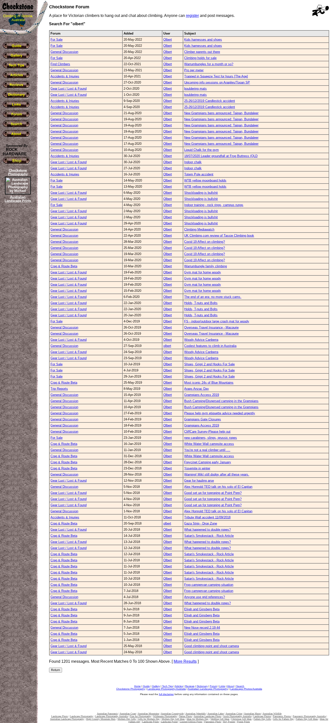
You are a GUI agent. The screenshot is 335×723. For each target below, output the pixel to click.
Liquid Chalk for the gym (201, 150)
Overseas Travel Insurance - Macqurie (211, 327)
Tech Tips (167, 686)
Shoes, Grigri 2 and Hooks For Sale (209, 364)
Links (222, 686)
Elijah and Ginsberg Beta (201, 609)
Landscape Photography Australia (166, 688)
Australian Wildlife (272, 713)
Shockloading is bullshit (201, 193)
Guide (146, 686)
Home (137, 686)
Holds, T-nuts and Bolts (201, 303)
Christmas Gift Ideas (241, 719)
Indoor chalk (193, 162)
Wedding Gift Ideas (219, 719)
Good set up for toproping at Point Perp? (213, 493)
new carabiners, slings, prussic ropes (210, 438)
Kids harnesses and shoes (203, 39)
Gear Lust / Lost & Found (69, 88)
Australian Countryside (172, 713)
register (192, 15)
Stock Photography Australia (237, 716)
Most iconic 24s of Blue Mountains (208, 382)
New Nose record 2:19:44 (202, 627)
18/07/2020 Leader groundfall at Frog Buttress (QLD (221, 156)
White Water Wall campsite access (209, 444)
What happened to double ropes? (207, 529)
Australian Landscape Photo (207, 716)
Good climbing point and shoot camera (211, 646)
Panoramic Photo (212, 721)
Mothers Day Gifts (126, 719)
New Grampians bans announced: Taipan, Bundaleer (221, 113)
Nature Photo (185, 716)
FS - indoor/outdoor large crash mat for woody (216, 321)
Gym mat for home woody (202, 272)
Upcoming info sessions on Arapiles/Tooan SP (217, 82)
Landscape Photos (262, 716)
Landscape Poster (169, 721)
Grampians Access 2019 (201, 395)
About (230, 686)
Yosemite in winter (197, 468)
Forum (213, 686)
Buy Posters (229, 721)
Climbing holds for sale (200, 58)
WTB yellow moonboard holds (205, 180)
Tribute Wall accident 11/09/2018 (207, 517)
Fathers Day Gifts (262, 719)
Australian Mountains (148, 713)
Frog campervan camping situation (208, 585)
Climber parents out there (202, 52)
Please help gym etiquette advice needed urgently (219, 413)
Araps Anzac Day (196, 389)
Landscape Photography (81, 716)
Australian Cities (234, 713)
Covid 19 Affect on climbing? (204, 242)
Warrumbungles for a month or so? (208, 64)
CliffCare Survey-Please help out (207, 431)
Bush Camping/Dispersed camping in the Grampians (221, 401)
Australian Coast (128, 713)
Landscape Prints (150, 721)
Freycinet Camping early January (207, 462)
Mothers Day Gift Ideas (173, 719)
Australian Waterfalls (195, 713)
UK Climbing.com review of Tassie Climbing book (219, 235)
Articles (179, 686)
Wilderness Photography (165, 716)
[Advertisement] (17, 287)
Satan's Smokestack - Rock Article (209, 536)
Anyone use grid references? (204, 597)
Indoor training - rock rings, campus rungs (213, 205)
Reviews (189, 686)
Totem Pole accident (198, 174)
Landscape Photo (59, 716)
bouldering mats (195, 88)
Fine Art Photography (140, 716)
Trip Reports (59, 389)
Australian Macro (252, 713)
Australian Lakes (215, 713)
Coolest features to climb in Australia (210, 346)
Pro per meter (194, 70)
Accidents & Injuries (65, 76)
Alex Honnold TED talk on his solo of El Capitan (218, 487)
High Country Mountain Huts (101, 719)
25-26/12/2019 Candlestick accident (209, 101)
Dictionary (202, 686)
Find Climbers (60, 64)
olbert (167, 346)
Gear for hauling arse (199, 480)
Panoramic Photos (282, 716)
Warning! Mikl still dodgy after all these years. (216, 474)
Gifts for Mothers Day (149, 719)
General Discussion (64, 52)
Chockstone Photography (130, 688)
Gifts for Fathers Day (283, 719)
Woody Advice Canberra (201, 340)
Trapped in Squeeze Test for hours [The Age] (216, 76)
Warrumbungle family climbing (205, 266)
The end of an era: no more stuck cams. (212, 297)
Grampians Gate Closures (202, 419)
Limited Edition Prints (191, 721)
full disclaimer (166, 694)
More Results (185, 661)
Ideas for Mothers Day (197, 719)
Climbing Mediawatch (199, 229)
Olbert (167, 39)
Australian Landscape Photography (208, 688)
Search (240, 686)
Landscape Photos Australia (246, 688)
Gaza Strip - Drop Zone (200, 523)
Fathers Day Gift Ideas (307, 719)
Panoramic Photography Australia (309, 716)
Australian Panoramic (107, 713)
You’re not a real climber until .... (207, 450)
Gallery (156, 686)
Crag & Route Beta (64, 266)
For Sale (57, 39)
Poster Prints (243, 721)
